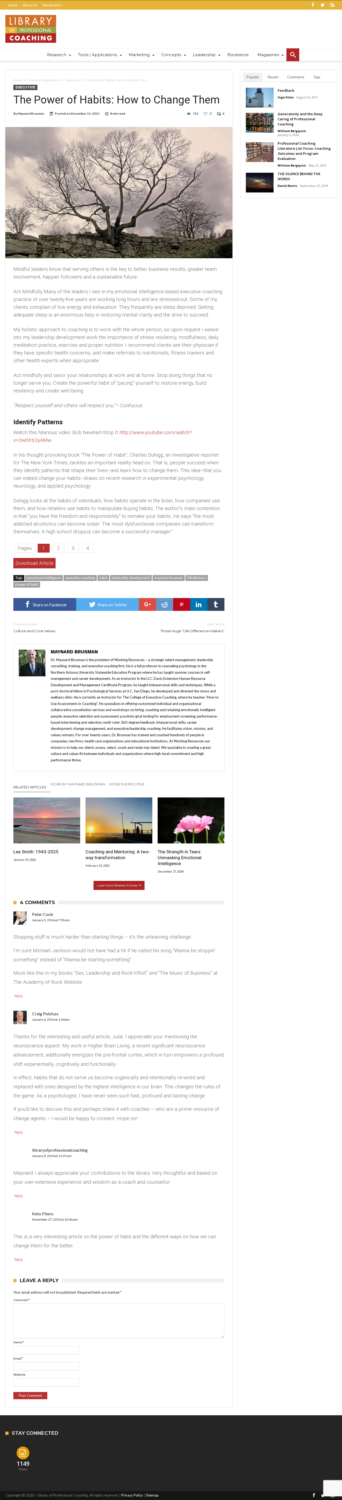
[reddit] (164, 604)
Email (18, 1358)
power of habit (26, 584)
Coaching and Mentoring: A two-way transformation (118, 854)
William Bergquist (292, 131)
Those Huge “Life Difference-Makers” (192, 627)
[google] (147, 604)
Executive (72, 80)
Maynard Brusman (31, 113)
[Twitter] (322, 5)
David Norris (287, 186)
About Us (30, 5)
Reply (18, 996)
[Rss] (332, 5)
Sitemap (152, 1495)
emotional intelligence (44, 578)
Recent (273, 77)
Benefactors (52, 5)
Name (18, 1342)
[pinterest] (181, 604)
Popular (253, 77)
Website (19, 1374)
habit (103, 578)
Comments (295, 77)
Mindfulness (196, 578)
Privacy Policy (132, 1495)
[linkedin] (198, 604)
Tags (316, 77)
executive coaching (80, 578)
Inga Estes (286, 97)
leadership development (131, 578)
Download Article (34, 563)
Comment (21, 1300)
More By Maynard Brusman (77, 784)
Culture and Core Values (34, 627)
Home (12, 5)
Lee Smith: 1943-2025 (36, 851)
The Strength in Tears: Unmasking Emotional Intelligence (179, 857)
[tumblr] (215, 604)
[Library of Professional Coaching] (30, 15)
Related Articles (29, 787)
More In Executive (127, 784)
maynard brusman (168, 578)
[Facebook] (312, 5)
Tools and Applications (44, 80)
